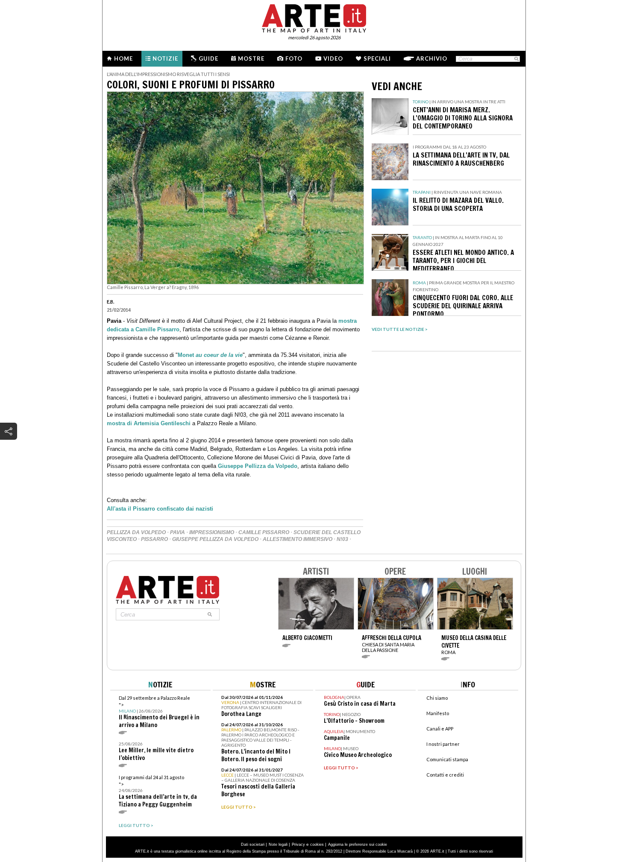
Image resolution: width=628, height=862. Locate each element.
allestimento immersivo (297, 539)
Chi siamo (437, 698)
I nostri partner (443, 744)
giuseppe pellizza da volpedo (215, 539)
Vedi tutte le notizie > (400, 329)
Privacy (298, 844)
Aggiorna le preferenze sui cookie (357, 844)
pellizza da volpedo (136, 532)
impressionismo (211, 532)
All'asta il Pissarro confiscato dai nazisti (160, 509)
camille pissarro (263, 532)
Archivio (431, 58)
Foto (293, 58)
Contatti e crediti (445, 774)
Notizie (165, 58)
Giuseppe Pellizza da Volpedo (257, 466)
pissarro (154, 539)
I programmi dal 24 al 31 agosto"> (158, 791)
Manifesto (437, 713)
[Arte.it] (314, 17)
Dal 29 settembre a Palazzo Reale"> (159, 712)
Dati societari (252, 844)
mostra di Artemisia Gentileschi (149, 423)
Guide (208, 58)
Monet (210, 355)
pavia (177, 532)
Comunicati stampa (447, 759)
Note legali (278, 844)
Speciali (377, 58)
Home (123, 58)
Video (333, 58)
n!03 (342, 539)
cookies (317, 844)
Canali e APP (439, 728)
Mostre (251, 58)
